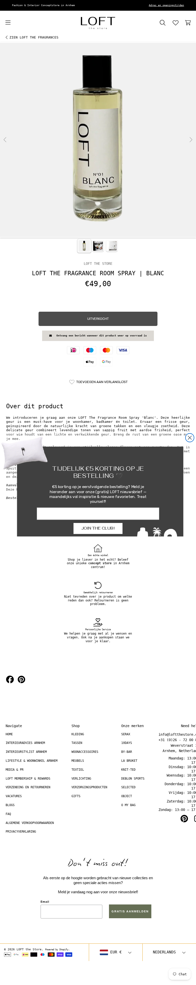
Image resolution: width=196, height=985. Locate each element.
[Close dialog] (190, 437)
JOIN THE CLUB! (98, 528)
